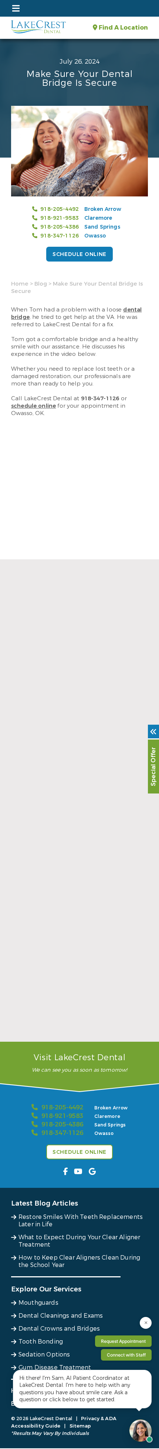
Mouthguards (38, 1303)
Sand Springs (102, 226)
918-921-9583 (59, 218)
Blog (40, 283)
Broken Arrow (102, 209)
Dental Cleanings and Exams (60, 1316)
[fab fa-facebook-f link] (65, 1172)
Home (19, 283)
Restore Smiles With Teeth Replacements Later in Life (73, 751)
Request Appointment (123, 1341)
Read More (25, 767)
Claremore (98, 218)
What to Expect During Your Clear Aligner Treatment (73, 886)
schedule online (33, 406)
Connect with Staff (126, 1355)
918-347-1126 (59, 235)
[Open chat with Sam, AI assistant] (140, 1430)
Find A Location (122, 27)
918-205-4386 (59, 226)
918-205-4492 (59, 209)
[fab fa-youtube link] (78, 1172)
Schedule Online (79, 254)
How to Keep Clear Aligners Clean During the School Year (77, 1022)
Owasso (95, 235)
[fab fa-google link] (92, 1172)
